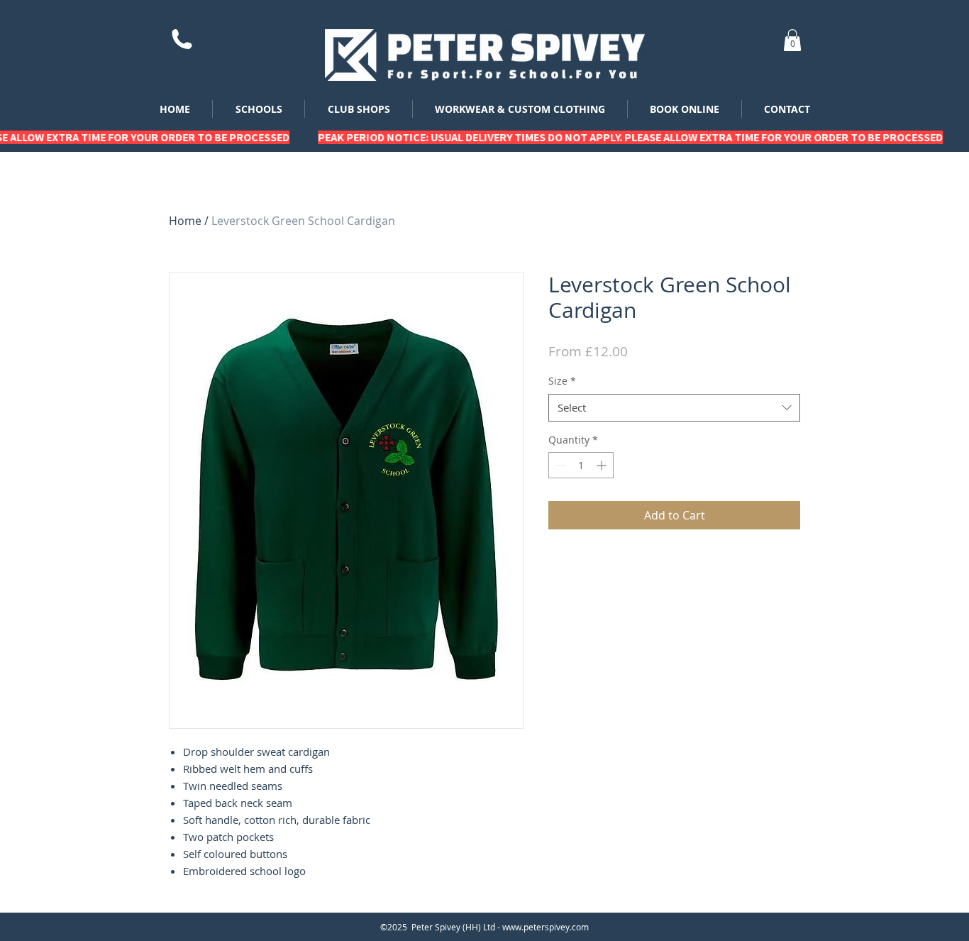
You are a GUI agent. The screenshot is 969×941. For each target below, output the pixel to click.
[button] (792, 40)
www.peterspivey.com (545, 926)
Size (562, 380)
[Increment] (602, 465)
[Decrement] (559, 465)
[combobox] (674, 408)
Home (185, 221)
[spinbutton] (581, 465)
